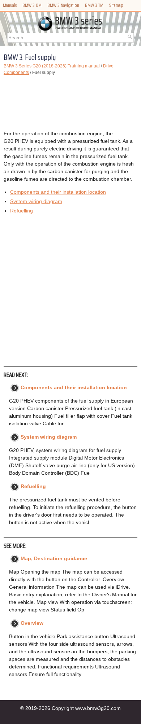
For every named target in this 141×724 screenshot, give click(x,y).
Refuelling (21, 211)
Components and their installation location (58, 192)
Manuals (10, 5)
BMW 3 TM (94, 5)
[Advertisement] (70, 102)
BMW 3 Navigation (63, 5)
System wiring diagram (36, 201)
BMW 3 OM (32, 5)
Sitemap (116, 5)
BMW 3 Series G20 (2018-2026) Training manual (52, 66)
